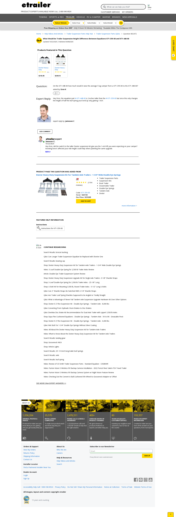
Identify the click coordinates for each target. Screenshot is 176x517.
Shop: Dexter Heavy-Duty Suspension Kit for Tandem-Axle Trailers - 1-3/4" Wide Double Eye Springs (82, 265)
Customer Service (110, 12)
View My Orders (29, 450)
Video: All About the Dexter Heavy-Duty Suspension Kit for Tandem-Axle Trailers (75, 330)
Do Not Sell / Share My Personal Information (84, 487)
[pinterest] (141, 480)
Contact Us (27, 459)
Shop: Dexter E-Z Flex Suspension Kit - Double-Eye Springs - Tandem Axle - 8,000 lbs (76, 304)
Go (121, 23)
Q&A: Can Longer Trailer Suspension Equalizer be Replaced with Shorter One (73, 257)
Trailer (70, 17)
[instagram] (146, 480)
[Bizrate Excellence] (26, 500)
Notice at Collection (111, 487)
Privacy (92, 457)
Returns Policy (28, 453)
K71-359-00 (85, 192)
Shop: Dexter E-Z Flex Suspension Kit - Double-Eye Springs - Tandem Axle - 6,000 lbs (76, 321)
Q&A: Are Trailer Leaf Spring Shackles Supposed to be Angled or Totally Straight (74, 295)
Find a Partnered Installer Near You (37, 467)
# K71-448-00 (80, 98)
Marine (106, 17)
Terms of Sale (126, 487)
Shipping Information (31, 456)
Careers (60, 453)
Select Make (91, 23)
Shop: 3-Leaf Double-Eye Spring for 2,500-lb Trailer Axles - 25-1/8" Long (71, 282)
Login (25, 475)
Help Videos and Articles (66, 461)
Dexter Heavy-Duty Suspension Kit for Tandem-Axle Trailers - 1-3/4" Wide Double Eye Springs (44, 69)
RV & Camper (94, 17)
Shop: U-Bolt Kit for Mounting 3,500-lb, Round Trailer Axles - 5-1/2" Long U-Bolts (75, 287)
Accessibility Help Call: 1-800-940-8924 (38, 487)
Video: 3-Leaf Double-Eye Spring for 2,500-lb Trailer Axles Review (69, 270)
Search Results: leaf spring (54, 360)
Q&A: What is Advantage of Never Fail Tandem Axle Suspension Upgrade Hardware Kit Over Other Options (85, 300)
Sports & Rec (56, 17)
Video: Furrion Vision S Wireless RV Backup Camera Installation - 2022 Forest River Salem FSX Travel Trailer (85, 368)
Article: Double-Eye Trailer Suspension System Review (64, 274)
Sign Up (26, 478)
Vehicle (80, 17)
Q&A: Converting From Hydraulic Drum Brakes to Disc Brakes (67, 308)
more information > (129, 206)
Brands (116, 17)
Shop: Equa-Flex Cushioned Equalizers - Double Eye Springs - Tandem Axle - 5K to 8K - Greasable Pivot (83, 317)
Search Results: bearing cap (54, 261)
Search (59, 464)
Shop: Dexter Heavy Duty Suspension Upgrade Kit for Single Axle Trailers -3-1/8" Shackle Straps (80, 278)
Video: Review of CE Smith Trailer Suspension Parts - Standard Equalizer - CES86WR (76, 364)
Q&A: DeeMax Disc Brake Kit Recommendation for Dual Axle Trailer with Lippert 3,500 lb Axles (80, 313)
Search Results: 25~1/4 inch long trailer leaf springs (63, 351)
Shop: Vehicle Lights (51, 347)
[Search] (104, 7)
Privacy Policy (60, 487)
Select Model (108, 23)
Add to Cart (86, 201)
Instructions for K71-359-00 (52, 228)
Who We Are (61, 450)
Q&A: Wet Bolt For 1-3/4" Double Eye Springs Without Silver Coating (70, 325)
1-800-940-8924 (65, 12)
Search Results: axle (51, 355)
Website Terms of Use (143, 487)
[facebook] (136, 480)
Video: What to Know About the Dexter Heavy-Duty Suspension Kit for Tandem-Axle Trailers (79, 334)
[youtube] (150, 480)
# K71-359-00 (110, 98)
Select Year (76, 23)
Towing (43, 17)
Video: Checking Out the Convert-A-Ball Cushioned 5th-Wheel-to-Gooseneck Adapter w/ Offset (80, 377)
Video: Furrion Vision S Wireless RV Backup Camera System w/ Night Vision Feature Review (79, 373)
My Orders (127, 12)
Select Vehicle (61, 23)
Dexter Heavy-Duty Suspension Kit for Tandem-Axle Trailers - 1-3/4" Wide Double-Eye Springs (60, 69)
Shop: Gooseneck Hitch (53, 342)
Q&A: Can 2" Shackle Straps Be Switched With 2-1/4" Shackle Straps (70, 291)
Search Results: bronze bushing (56, 252)
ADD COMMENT (44, 131)
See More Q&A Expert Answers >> (51, 383)
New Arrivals (129, 17)
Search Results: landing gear (54, 338)
